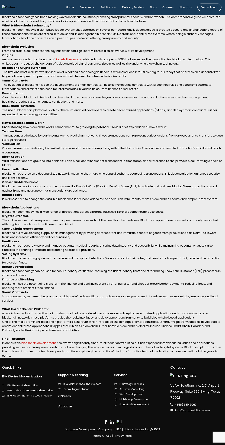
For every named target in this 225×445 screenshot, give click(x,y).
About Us (185, 7)
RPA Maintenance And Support (82, 384)
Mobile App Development (135, 399)
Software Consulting (132, 389)
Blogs (153, 7)
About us (65, 406)
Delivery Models (133, 7)
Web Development (131, 394)
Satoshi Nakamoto (68, 59)
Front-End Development (134, 404)
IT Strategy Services (132, 384)
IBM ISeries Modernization (22, 385)
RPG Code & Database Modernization (30, 390)
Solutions (107, 7)
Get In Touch (209, 7)
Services (85, 7)
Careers (168, 7)
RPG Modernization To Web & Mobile (29, 395)
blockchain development (38, 343)
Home (70, 7)
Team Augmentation (76, 389)
